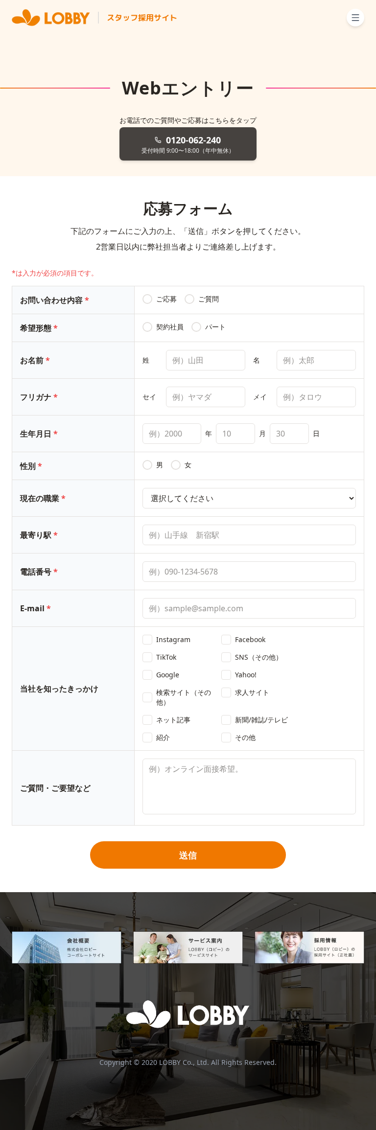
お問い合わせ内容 (54, 300)
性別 (31, 466)
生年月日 (39, 433)
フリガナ (39, 397)
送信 (188, 855)
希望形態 (39, 328)
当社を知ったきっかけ (59, 688)
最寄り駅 (39, 535)
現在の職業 (43, 498)
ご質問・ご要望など (55, 788)
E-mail (35, 608)
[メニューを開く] (355, 17)
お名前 (35, 360)
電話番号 (39, 571)
